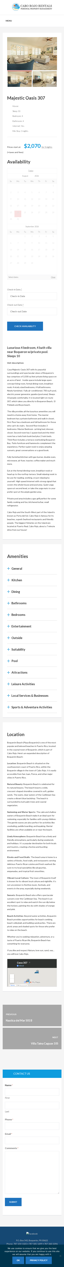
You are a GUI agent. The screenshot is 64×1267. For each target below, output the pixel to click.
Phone (9, 1119)
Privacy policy (38, 1260)
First (7, 1097)
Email (8, 1133)
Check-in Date (14, 289)
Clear (53, 277)
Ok (18, 1260)
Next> (49, 170)
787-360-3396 (51, 1244)
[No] (60, 1255)
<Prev (14, 170)
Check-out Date (15, 305)
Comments (11, 1148)
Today (30, 171)
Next (55, 52)
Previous (9, 52)
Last (7, 1111)
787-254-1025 (20, 1244)
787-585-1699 (35, 1244)
